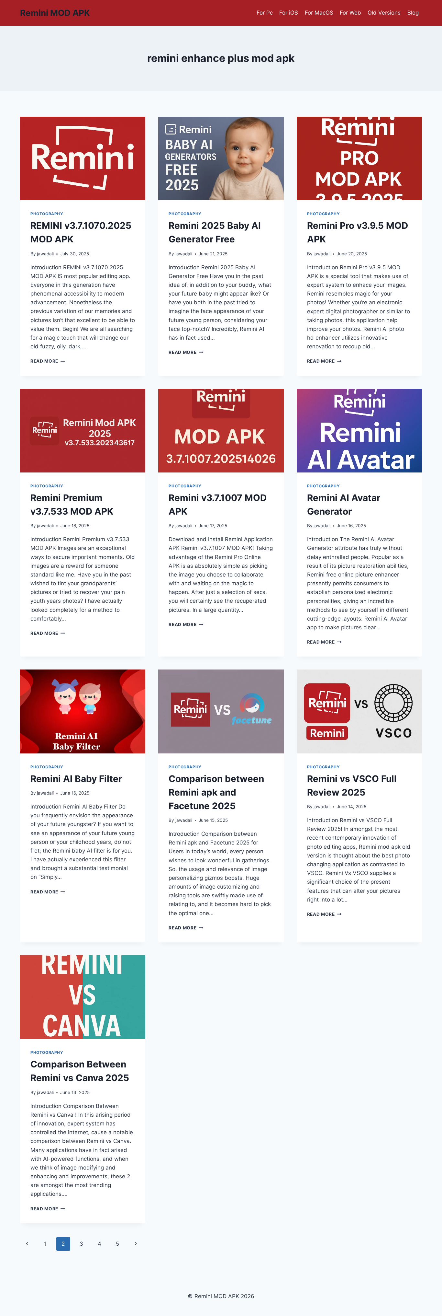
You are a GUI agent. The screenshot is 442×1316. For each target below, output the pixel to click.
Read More (47, 361)
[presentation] (82, 158)
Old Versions (384, 12)
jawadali (45, 253)
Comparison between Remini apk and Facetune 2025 (216, 792)
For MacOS (319, 12)
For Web (350, 12)
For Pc (265, 12)
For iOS (288, 12)
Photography (46, 213)
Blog (413, 12)
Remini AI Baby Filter (76, 778)
